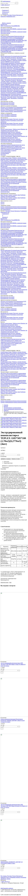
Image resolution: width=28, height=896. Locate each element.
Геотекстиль (4, 24)
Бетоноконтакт (5, 102)
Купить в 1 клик (15, 458)
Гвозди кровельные (6, 56)
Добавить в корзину (5, 458)
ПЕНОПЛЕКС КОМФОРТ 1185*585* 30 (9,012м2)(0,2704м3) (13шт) (11, 862)
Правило (3, 120)
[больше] (19, 455)
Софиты (22, 64)
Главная (6, 405)
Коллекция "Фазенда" (6, 60)
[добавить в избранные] (21, 458)
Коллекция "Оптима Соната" (18, 59)
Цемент (3, 165)
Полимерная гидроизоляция (8, 39)
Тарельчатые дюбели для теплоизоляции (11, 133)
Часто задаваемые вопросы (13, 877)
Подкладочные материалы (8, 63)
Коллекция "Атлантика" (17, 75)
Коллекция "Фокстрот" (7, 68)
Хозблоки (22, 195)
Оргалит (3, 107)
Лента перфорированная (9, 131)
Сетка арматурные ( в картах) (8, 150)
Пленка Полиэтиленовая (19, 206)
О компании (23, 211)
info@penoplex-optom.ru (7, 888)
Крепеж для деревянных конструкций (14, 130)
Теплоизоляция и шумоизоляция (12, 407)
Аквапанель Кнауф (6, 145)
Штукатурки (4, 166)
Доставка (9, 15)
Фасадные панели (5, 30)
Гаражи (10, 195)
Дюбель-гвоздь (17, 129)
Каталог (6, 406)
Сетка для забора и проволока (8, 114)
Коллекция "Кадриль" (10, 57)
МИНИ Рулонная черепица (12, 61)
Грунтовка (11, 102)
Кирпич (8, 159)
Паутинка (3, 154)
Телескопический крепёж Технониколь (11, 134)
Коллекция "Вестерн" (6, 66)
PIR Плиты (4, 179)
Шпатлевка (23, 165)
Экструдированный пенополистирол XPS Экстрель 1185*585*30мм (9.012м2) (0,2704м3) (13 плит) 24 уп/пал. (14, 806)
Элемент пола (18, 146)
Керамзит (3, 159)
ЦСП (12, 146)
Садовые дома (16, 195)
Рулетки (8, 120)
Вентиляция (4, 77)
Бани (2, 195)
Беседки (6, 195)
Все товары (4, 876)
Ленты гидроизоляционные (16, 37)
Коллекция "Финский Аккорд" (9, 74)
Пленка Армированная (7, 206)
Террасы (3, 196)
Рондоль (12, 132)
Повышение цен (10, 16)
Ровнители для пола (21, 163)
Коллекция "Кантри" (18, 66)
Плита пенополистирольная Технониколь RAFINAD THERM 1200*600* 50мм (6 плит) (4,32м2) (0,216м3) (13, 720)
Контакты (19, 15)
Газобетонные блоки (6, 158)
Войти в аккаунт (6, 23)
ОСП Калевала (9, 107)
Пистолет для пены (18, 119)
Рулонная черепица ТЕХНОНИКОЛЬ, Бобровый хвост (13, 64)
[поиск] (16, 3)
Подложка (18, 182)
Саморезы (17, 132)
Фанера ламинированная (15, 108)
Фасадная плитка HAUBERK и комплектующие (13, 29)
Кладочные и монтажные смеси (18, 159)
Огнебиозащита (5, 153)
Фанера (7, 108)
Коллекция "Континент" (7, 67)
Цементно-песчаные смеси (12, 165)
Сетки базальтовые (6, 152)
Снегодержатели (22, 73)
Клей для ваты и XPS (6, 160)
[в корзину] (2, 672)
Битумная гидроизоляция (7, 36)
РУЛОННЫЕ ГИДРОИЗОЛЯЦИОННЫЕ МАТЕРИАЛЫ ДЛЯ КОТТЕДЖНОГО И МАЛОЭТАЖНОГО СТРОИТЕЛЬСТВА (14, 41)
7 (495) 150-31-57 (5, 5)
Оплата (14, 15)
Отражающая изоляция (9, 182)
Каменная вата (14, 180)
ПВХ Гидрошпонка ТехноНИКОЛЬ (10, 25)
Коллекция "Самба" (19, 67)
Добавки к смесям (17, 158)
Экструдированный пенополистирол (14, 409)
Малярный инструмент (7, 119)
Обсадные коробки (10, 196)
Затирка (24, 158)
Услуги (2, 202)
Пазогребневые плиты (14, 162)
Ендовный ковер (15, 56)
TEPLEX (6, 410)
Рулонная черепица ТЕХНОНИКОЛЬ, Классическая (11, 72)
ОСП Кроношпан (18, 107)
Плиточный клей (11, 163)
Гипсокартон (7, 146)
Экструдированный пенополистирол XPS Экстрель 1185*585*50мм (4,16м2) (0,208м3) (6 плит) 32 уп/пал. (13, 664)
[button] (14, 872)
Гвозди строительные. (6, 129)
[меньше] (2, 455)
